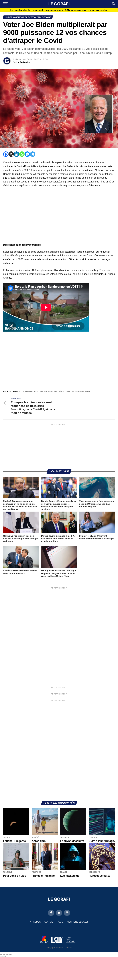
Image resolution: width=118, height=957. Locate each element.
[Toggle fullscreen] (7, 954)
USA (88, 392)
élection (65, 392)
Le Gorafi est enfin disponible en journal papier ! (59, 10)
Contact (49, 922)
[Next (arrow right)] (4, 956)
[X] (11, 154)
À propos (35, 922)
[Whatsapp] (22, 154)
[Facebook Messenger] (27, 154)
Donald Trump (49, 392)
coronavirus (31, 392)
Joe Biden (78, 392)
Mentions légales (77, 922)
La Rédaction (23, 62)
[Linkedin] (16, 154)
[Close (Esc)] (1, 954)
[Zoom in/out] (10, 954)
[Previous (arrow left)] (1, 956)
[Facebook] (5, 154)
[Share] (4, 954)
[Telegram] (32, 154)
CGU (60, 922)
